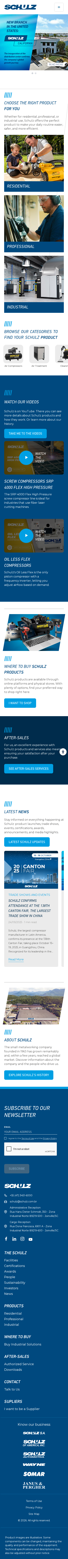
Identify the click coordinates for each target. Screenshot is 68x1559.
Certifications (14, 1266)
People (9, 1277)
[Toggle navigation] (59, 7)
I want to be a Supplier (22, 1409)
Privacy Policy (50, 1138)
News (8, 1294)
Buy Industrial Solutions (22, 1344)
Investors (11, 1288)
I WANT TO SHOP (20, 703)
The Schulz (15, 1253)
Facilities (11, 1260)
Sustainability (14, 1283)
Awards (10, 1271)
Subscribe (17, 1169)
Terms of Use (27, 1138)
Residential (13, 1313)
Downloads (13, 1370)
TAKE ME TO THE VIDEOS (25, 433)
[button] (32, 73)
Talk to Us (12, 1389)
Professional (13, 1319)
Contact (12, 1382)
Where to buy (17, 1337)
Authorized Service (19, 1364)
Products (14, 1306)
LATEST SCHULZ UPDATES (27, 842)
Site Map (34, 1514)
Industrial (11, 1325)
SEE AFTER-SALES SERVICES (29, 769)
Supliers (13, 1402)
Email (7, 1127)
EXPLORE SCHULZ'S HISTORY (29, 1075)
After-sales (16, 1357)
